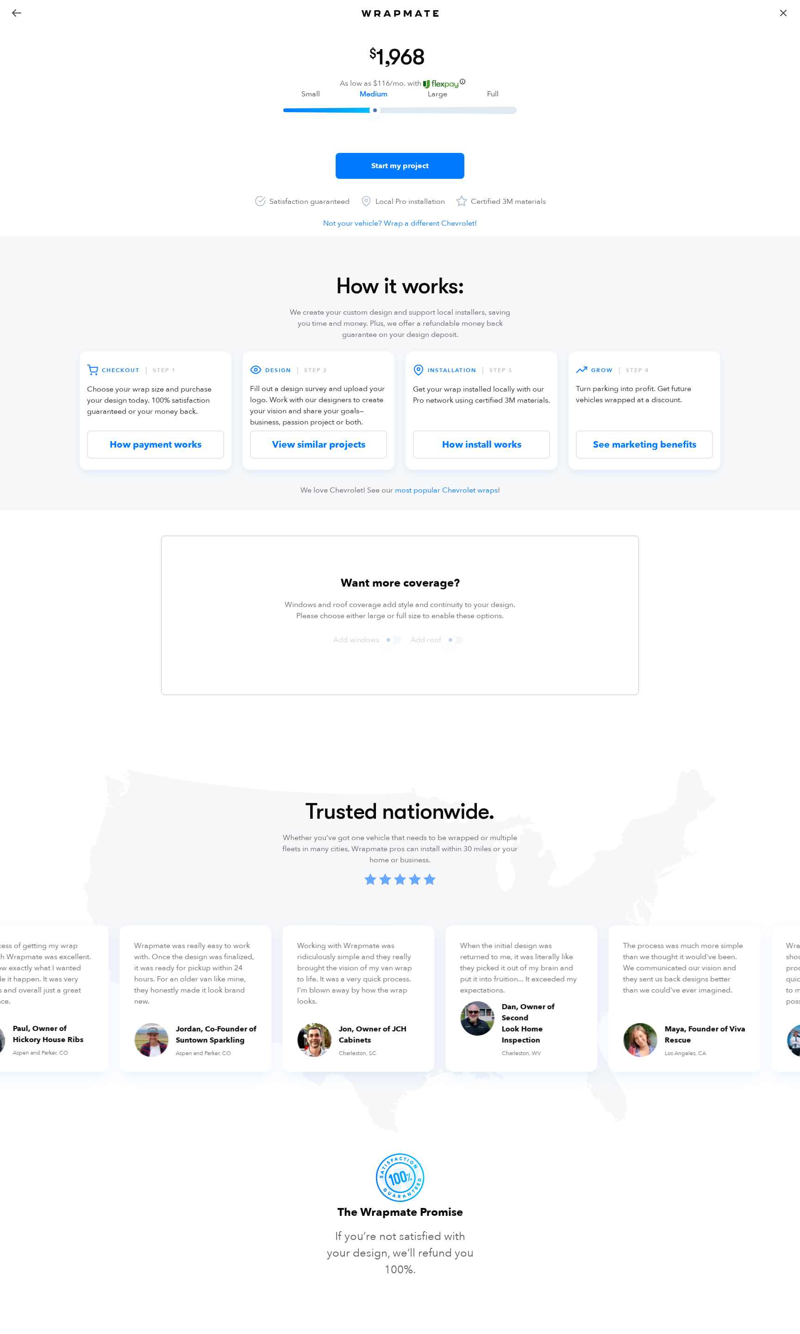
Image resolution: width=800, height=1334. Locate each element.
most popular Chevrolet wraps (446, 490)
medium (374, 94)
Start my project (400, 166)
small (310, 94)
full (493, 94)
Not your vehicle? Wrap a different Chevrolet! (400, 223)
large (437, 94)
